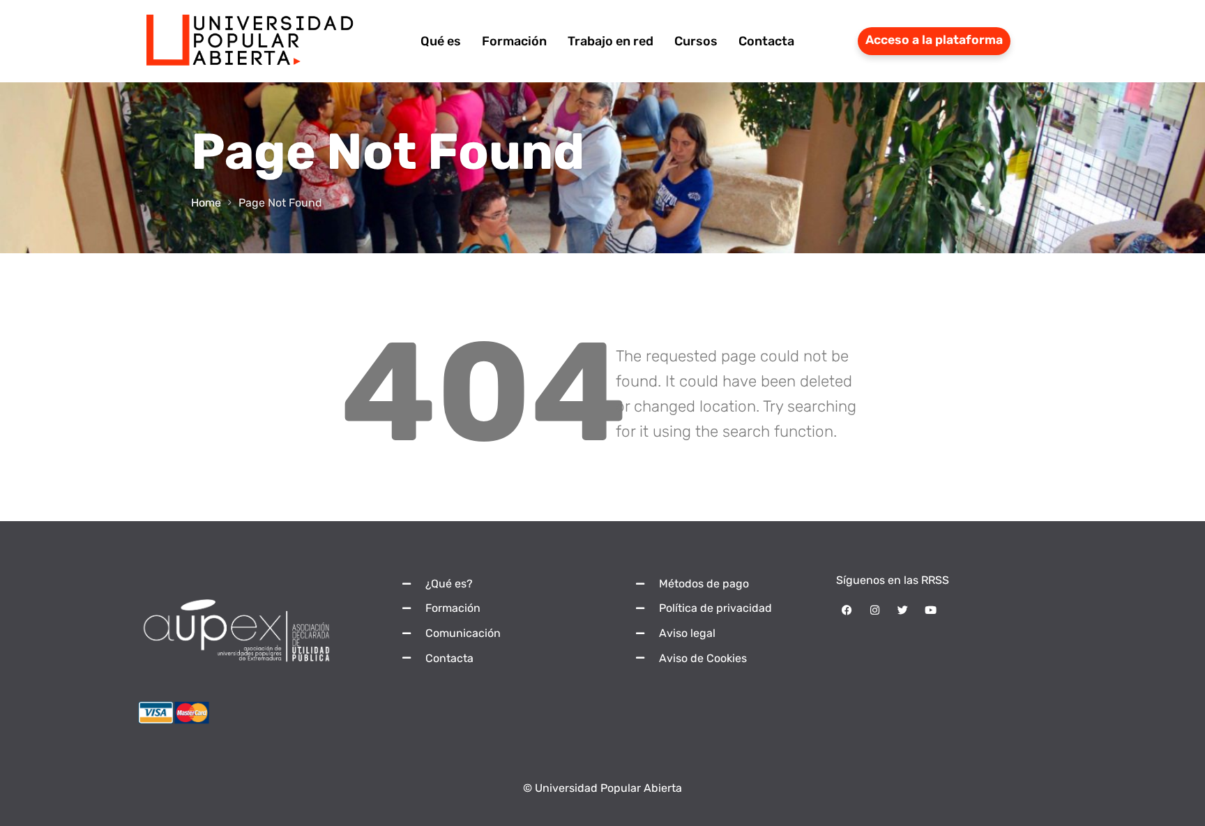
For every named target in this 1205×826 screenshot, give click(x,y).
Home (206, 202)
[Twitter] (902, 610)
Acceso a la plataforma (934, 40)
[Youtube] (930, 610)
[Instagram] (874, 610)
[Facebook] (846, 610)
